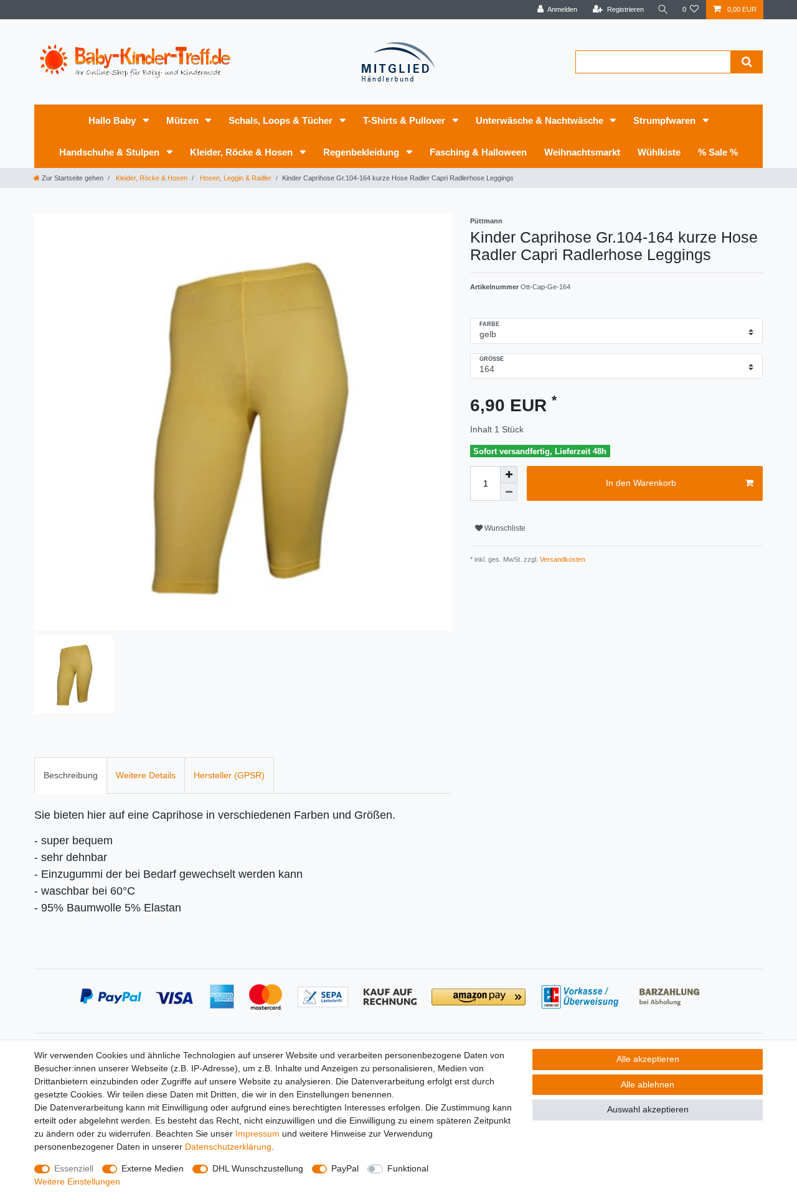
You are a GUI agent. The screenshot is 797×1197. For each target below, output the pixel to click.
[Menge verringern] (508, 492)
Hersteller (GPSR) (229, 775)
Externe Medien (152, 1168)
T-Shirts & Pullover (405, 120)
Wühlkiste (659, 152)
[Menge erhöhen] (508, 474)
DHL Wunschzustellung (257, 1168)
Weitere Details (146, 775)
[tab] (70, 775)
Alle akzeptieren (647, 1059)
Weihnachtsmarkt (582, 152)
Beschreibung (71, 775)
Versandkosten (561, 559)
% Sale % (718, 152)
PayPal (345, 1168)
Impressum (257, 1134)
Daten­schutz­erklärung (228, 1147)
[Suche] (663, 9)
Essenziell (73, 1168)
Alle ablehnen (647, 1084)
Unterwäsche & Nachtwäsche (541, 120)
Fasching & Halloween (478, 152)
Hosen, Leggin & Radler (234, 178)
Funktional (407, 1168)
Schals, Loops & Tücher (282, 120)
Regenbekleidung (362, 152)
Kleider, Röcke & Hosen (242, 152)
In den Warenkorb (641, 483)
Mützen (183, 120)
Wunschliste (504, 528)
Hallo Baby (113, 120)
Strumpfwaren (665, 120)
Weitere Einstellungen (77, 1181)
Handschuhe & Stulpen (110, 152)
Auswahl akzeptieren (648, 1109)
